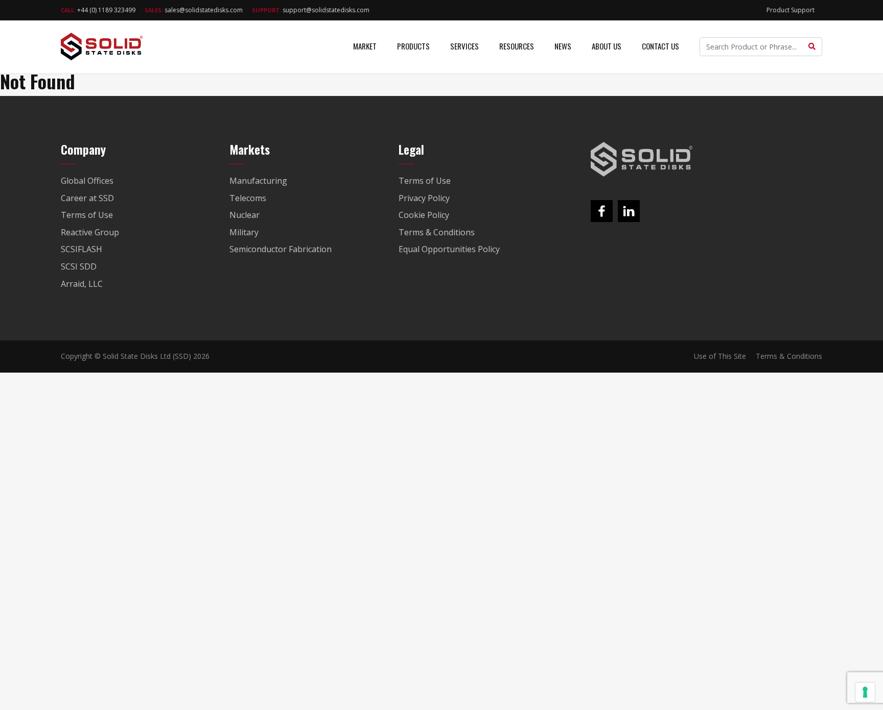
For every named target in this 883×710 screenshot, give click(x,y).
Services (464, 46)
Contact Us (660, 46)
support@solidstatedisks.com (310, 10)
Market (365, 46)
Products (413, 46)
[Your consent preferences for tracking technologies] (865, 692)
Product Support (790, 10)
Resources (516, 46)
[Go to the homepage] (642, 159)
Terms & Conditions (789, 356)
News (562, 46)
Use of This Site (720, 356)
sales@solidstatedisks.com (194, 10)
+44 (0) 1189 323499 (98, 10)
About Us (606, 46)
